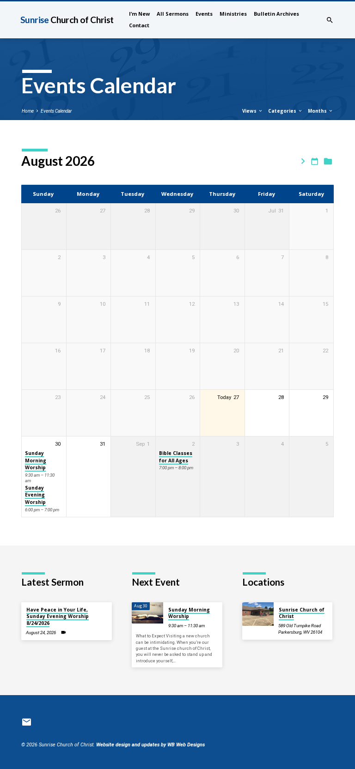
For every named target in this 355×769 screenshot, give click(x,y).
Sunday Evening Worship (35, 494)
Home (28, 111)
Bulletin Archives (276, 13)
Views (250, 111)
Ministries (233, 13)
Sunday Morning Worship (35, 460)
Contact (139, 25)
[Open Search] (330, 20)
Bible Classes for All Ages (175, 456)
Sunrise (67, 19)
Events (204, 13)
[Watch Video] (64, 632)
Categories (283, 111)
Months (318, 111)
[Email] (26, 722)
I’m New (139, 13)
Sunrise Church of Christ (301, 612)
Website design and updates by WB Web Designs (150, 745)
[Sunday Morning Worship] (148, 613)
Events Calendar (56, 111)
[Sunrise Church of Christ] (258, 614)
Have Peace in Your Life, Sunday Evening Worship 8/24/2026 (57, 616)
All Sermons (173, 13)
